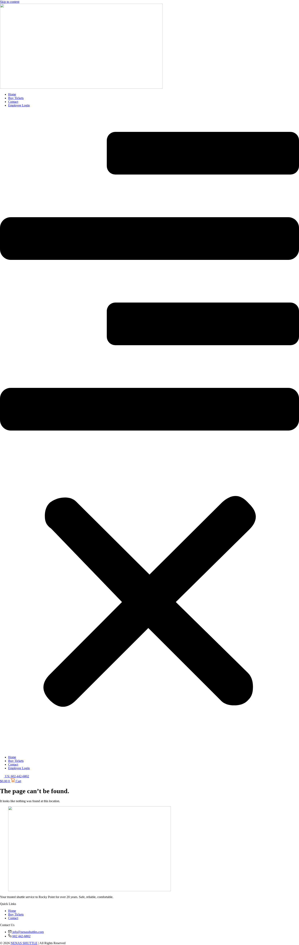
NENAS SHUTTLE (24, 943)
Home (12, 94)
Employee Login (19, 105)
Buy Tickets (16, 98)
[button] (149, 431)
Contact (13, 101)
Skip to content (9, 1)
